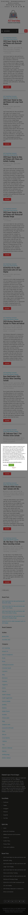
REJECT (14, 467)
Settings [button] (5, 465)
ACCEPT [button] (11, 465)
